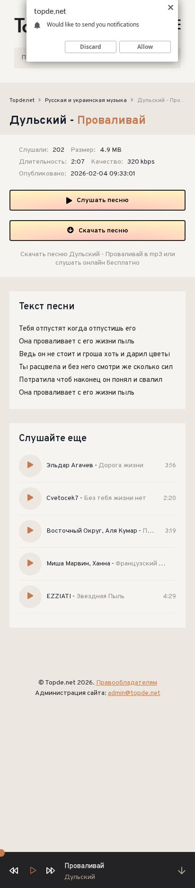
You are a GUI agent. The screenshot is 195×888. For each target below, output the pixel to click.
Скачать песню (103, 231)
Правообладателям (126, 683)
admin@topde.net (134, 693)
